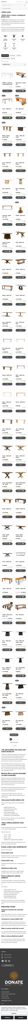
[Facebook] (2, 961)
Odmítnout (7, 1017)
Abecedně (13, 58)
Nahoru (15, 745)
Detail (7, 90)
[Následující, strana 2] (14, 739)
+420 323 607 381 (7, 954)
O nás (2, 1003)
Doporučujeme (5, 55)
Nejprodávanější (5, 58)
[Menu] (26, 1)
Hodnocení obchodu (5, 998)
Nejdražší (19, 55)
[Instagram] (6, 961)
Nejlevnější (12, 55)
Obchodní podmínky (5, 991)
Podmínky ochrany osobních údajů (8, 993)
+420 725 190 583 (7, 957)
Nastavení (14, 1013)
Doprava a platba (4, 996)
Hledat (25, 5)
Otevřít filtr (6, 64)
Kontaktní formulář (7, 965)
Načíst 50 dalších (14, 734)
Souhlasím (20, 1017)
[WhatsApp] (9, 961)
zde (17, 1010)
